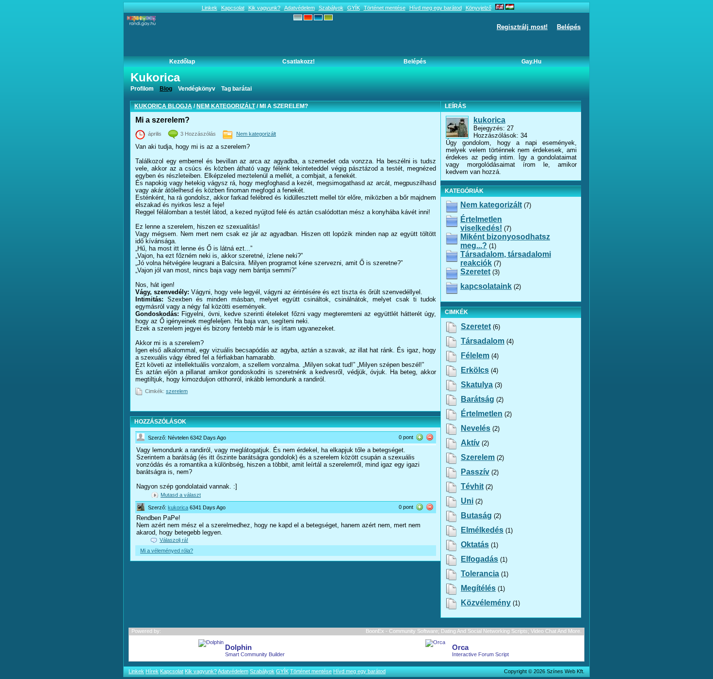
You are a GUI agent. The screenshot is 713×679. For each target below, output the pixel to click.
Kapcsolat (232, 8)
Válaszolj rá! (174, 540)
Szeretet (475, 272)
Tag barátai (236, 88)
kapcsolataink (486, 286)
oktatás (475, 544)
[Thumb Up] (419, 437)
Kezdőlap (182, 61)
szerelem (177, 391)
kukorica (178, 507)
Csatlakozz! (298, 61)
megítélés (478, 588)
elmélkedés (482, 530)
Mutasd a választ (181, 495)
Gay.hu (531, 61)
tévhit (472, 486)
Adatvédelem (299, 8)
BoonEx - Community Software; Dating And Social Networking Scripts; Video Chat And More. (474, 631)
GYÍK (353, 8)
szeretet (476, 326)
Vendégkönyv (196, 88)
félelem (475, 355)
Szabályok (331, 8)
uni (467, 501)
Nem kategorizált (225, 106)
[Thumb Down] (430, 437)
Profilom (142, 88)
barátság (477, 399)
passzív (475, 472)
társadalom (482, 341)
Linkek (209, 8)
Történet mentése (384, 8)
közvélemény (486, 603)
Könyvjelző (478, 8)
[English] (499, 8)
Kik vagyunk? (264, 8)
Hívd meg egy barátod (435, 8)
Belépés (569, 27)
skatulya (477, 384)
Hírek (152, 671)
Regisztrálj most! (522, 27)
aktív (470, 443)
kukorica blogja (163, 106)
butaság (476, 515)
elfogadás (479, 559)
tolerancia (480, 573)
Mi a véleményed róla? (166, 550)
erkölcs (475, 370)
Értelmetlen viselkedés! (481, 223)
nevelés (475, 428)
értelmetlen (481, 414)
